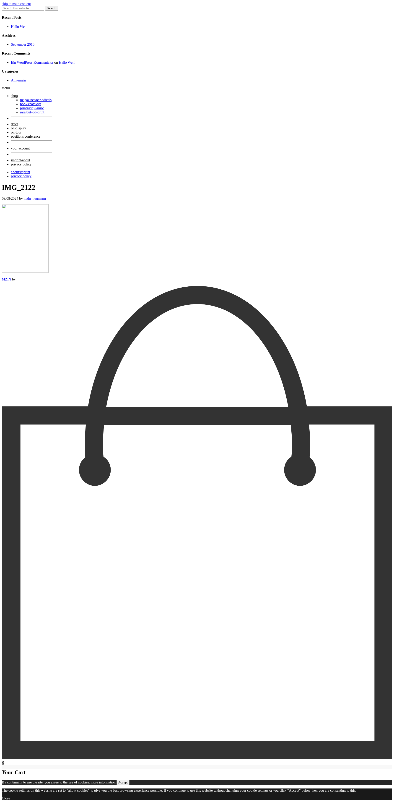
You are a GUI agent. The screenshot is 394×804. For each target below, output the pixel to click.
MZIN (6, 279)
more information (103, 782)
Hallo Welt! (19, 27)
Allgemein (18, 80)
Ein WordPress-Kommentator (32, 62)
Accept (123, 782)
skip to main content (16, 4)
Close (6, 798)
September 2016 (22, 44)
